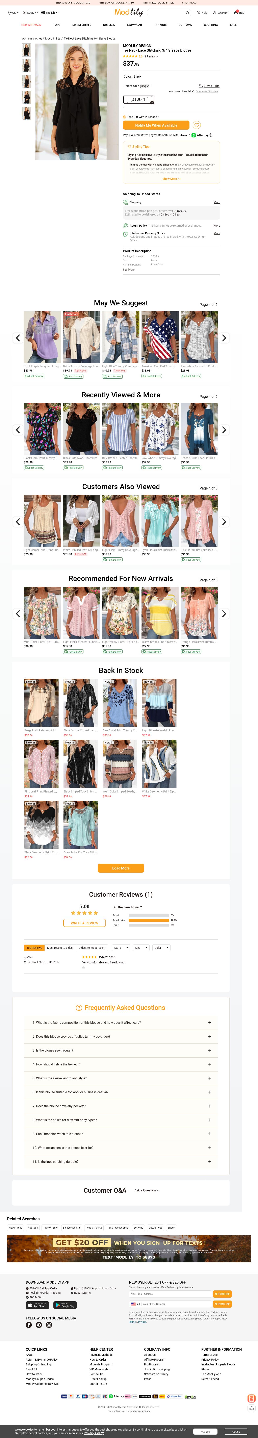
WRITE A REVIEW (84, 923)
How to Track (34, 1374)
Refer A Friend (210, 1379)
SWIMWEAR (134, 24)
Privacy (142, 1321)
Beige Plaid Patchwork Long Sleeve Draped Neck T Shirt (58, 730)
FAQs (29, 1354)
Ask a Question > (146, 1190)
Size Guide (212, 86)
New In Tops (15, 1227)
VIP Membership (99, 1369)
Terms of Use (209, 1354)
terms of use (123, 1411)
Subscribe (222, 1294)
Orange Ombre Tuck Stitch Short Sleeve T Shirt (52, 458)
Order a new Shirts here (207, 91)
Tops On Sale (50, 1227)
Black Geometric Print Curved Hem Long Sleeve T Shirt (58, 852)
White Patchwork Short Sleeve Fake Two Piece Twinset (136, 366)
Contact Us (96, 1374)
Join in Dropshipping (157, 1369)
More (217, 202)
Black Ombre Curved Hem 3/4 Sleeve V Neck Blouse (95, 730)
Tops (48, 38)
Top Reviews (34, 947)
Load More (121, 868)
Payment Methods (100, 1354)
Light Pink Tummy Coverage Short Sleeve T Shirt (53, 550)
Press (147, 1379)
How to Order (97, 1359)
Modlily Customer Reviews (42, 1383)
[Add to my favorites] (197, 125)
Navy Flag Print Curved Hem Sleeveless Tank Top (54, 366)
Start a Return (98, 1383)
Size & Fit (31, 1369)
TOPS (56, 24)
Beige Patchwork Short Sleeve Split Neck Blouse (131, 642)
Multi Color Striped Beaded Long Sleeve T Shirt (131, 791)
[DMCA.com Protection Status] (190, 1397)
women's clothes (32, 38)
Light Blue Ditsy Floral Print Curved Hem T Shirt (131, 550)
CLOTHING (211, 24)
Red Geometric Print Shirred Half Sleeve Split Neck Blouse (98, 642)
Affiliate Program (154, 1359)
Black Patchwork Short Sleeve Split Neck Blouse (171, 366)
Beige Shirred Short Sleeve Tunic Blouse (205, 642)
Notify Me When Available (156, 125)
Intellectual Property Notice (218, 1364)
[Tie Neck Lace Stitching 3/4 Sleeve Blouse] (77, 102)
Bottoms (138, 1227)
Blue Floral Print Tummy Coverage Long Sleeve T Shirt (136, 730)
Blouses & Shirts (71, 1227)
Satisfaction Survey (156, 1374)
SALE (233, 24)
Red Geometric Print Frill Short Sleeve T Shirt (208, 366)
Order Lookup (98, 1379)
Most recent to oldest (60, 947)
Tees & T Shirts (94, 1227)
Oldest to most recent (92, 947)
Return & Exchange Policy (42, 1359)
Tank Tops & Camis (117, 1227)
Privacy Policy (210, 1359)
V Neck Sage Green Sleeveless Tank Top (87, 458)
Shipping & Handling (38, 1364)
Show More (170, 178)
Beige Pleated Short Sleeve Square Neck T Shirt (92, 550)
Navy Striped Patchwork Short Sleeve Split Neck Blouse (97, 366)
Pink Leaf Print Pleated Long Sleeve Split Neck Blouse (57, 791)
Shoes (171, 1227)
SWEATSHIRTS (81, 24)
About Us (150, 1354)
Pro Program (152, 1364)
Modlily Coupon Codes (40, 1379)
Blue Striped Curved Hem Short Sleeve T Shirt (208, 550)
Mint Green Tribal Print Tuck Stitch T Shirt (166, 642)
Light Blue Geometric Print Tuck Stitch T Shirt (170, 730)
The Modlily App (211, 1374)
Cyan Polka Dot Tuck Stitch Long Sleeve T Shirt (92, 852)
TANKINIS (160, 24)
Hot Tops (33, 1227)
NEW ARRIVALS (31, 24)
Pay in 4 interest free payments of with (157, 135)
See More (128, 269)
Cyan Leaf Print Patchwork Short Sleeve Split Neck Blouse (59, 642)
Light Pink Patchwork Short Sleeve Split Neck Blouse (213, 458)
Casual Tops (155, 1227)
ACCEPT (205, 1431)
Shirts (56, 38)
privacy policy (142, 1411)
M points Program (100, 1364)
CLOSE (236, 1431)
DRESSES (109, 24)
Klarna (205, 1369)
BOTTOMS (185, 24)
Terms (132, 1321)
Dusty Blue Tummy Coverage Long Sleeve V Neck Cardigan (177, 550)
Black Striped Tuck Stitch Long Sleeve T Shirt (90, 791)
